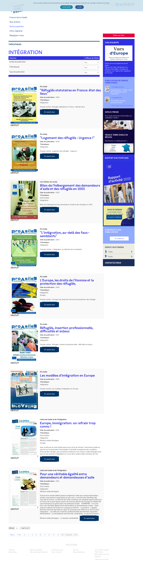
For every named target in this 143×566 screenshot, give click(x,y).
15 (62, 535)
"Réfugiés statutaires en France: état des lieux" (70, 92)
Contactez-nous (57, 550)
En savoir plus (49, 112)
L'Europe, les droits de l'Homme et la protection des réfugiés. (67, 282)
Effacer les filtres (92, 58)
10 (40, 535)
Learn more (66, 7)
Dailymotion (12, 552)
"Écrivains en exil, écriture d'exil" (118, 102)
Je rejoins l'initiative (114, 217)
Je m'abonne (119, 238)
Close (79, 7)
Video (110, 252)
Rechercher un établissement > (116, 141)
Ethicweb (44, 552)
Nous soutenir (57, 552)
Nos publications (79, 552)
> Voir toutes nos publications (121, 105)
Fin (76, 535)
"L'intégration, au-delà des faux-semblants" (65, 234)
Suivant (69, 535)
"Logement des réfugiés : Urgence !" (67, 138)
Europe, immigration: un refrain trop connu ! (67, 425)
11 (44, 535)
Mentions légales (36, 550)
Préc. (19, 535)
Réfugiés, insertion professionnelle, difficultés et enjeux (66, 329)
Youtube (11, 550)
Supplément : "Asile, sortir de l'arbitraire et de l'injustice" (121, 92)
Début (12, 535)
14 (58, 535)
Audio (110, 256)
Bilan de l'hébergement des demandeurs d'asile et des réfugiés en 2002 (70, 187)
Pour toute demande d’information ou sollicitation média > (118, 117)
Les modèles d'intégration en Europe (67, 375)
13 (53, 535)
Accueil (75, 550)
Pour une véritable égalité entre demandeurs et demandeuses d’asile (67, 475)
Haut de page (71, 544)
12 (49, 535)
